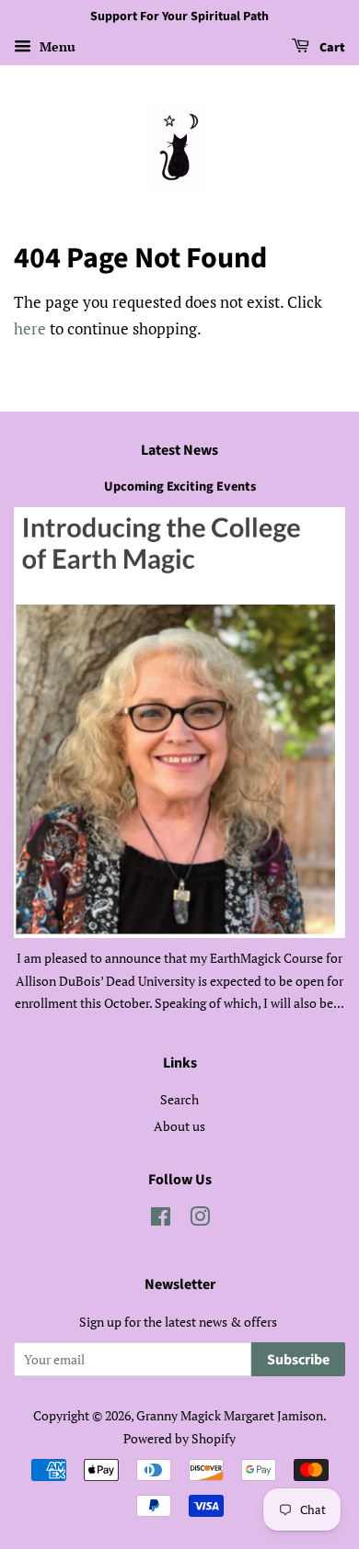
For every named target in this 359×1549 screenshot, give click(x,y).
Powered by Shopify (179, 1438)
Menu (55, 46)
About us (179, 1126)
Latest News (179, 450)
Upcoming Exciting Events (180, 486)
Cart (331, 48)
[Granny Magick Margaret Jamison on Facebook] (160, 1219)
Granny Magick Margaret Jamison (229, 1415)
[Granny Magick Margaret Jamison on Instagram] (200, 1219)
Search (179, 1099)
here (30, 328)
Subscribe (298, 1360)
